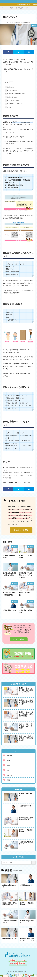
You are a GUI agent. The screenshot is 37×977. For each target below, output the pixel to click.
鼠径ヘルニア (10, 775)
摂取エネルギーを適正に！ (13, 100)
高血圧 (8, 770)
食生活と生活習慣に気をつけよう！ (15, 93)
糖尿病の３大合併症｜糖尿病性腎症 (9, 594)
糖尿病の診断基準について (13, 90)
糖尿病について (10, 87)
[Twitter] (18, 52)
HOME (5, 8)
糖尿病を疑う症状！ (11, 97)
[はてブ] (29, 52)
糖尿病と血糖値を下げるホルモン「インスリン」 (27, 939)
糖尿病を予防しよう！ (22, 8)
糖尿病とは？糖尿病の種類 (25, 556)
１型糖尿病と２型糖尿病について (25, 611)
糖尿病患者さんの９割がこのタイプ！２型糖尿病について (25, 575)
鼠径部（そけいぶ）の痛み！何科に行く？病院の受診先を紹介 (26, 714)
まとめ (8, 107)
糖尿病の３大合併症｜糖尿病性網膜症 (9, 574)
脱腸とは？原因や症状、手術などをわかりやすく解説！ (26, 726)
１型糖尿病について (9, 610)
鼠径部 (8, 780)
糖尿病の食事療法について (26, 794)
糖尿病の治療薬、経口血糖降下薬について (26, 819)
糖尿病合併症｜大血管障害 (27, 922)
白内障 (8, 760)
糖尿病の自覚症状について (9, 939)
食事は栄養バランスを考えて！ (14, 103)
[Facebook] (8, 52)
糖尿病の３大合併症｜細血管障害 (26, 831)
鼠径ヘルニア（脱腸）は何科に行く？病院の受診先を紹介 (26, 738)
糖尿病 (11, 8)
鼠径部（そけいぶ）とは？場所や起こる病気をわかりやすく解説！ (26, 690)
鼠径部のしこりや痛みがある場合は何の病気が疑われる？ (26, 702)
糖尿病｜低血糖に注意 (25, 594)
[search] (34, 863)
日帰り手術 (10, 755)
